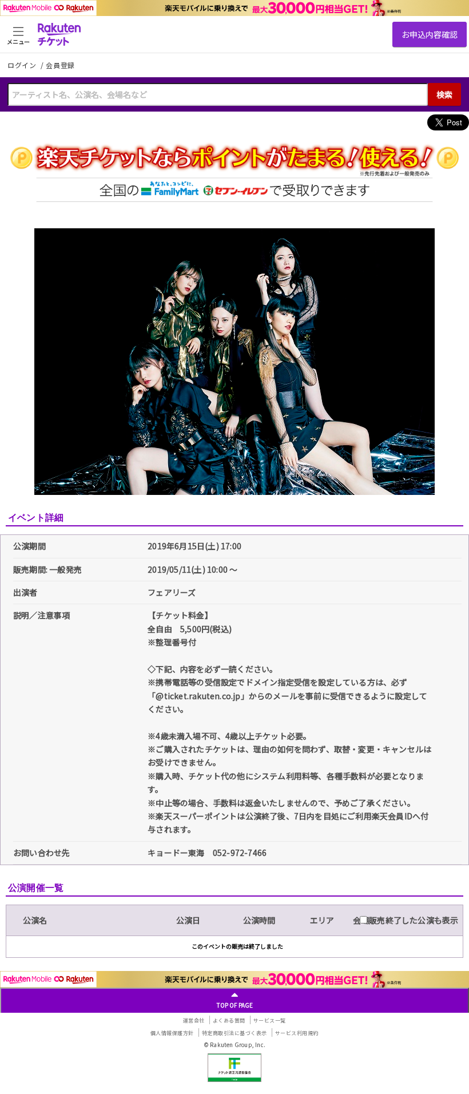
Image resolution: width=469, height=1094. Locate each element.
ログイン (22, 65)
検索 (444, 94)
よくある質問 (229, 1020)
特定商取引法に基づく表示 (234, 1033)
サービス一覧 (269, 1020)
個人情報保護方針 (172, 1033)
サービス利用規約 (297, 1033)
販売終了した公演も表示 (412, 920)
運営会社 (194, 1020)
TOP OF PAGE (235, 1005)
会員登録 (60, 65)
